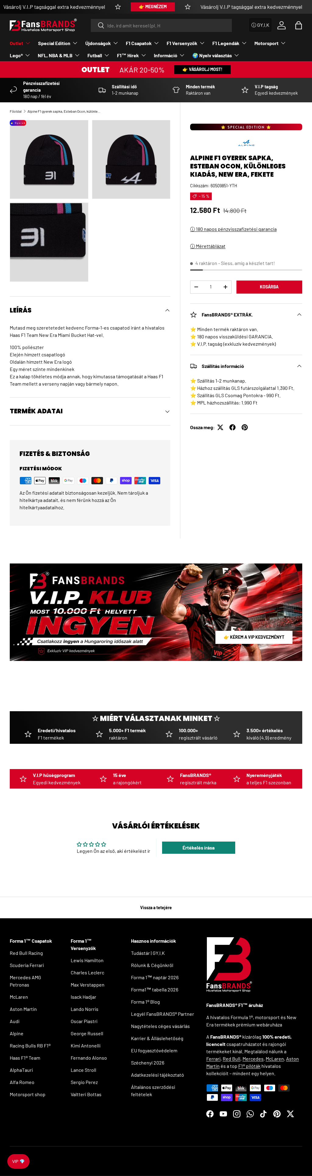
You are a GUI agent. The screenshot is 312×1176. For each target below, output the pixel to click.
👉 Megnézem (153, 6)
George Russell (87, 1033)
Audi (15, 1021)
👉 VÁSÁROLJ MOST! (202, 69)
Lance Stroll (83, 1070)
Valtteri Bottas (86, 1094)
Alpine (16, 1033)
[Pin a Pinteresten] (245, 427)
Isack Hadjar (83, 997)
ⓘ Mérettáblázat (207, 246)
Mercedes (253, 1058)
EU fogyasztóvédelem (154, 1050)
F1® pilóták (249, 1066)
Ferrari (213, 1058)
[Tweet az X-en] (220, 427)
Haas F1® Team (25, 1058)
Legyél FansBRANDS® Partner (162, 1014)
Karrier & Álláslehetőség (157, 1038)
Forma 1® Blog (145, 1002)
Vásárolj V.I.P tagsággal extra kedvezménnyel (54, 6)
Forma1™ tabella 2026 (154, 989)
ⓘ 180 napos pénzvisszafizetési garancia (233, 229)
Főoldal (16, 111)
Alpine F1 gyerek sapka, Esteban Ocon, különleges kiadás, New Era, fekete (64, 111)
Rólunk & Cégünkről (152, 965)
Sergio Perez (84, 1082)
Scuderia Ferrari (27, 965)
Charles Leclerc (87, 972)
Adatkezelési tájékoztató (157, 1075)
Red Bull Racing (26, 953)
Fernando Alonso (89, 1058)
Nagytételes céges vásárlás (160, 1026)
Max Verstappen (88, 984)
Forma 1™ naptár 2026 (155, 977)
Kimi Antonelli (86, 1045)
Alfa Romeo (22, 1082)
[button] (298, 25)
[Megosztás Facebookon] (232, 427)
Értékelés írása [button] (198, 847)
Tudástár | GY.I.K (148, 953)
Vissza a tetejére (156, 907)
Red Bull (231, 1058)
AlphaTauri (21, 1070)
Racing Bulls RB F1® (30, 1045)
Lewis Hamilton (87, 960)
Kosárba (269, 286)
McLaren (19, 997)
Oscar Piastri (84, 1021)
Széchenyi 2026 (147, 1062)
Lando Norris (84, 1009)
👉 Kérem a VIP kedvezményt (254, 637)
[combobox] (161, 25)
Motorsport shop (27, 1094)
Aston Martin (23, 1009)
